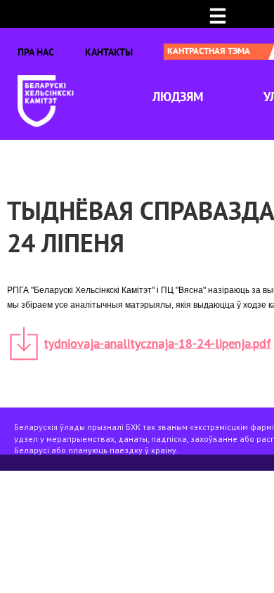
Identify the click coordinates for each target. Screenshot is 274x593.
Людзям (177, 97)
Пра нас (36, 52)
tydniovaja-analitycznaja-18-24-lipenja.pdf (157, 343)
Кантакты (109, 52)
